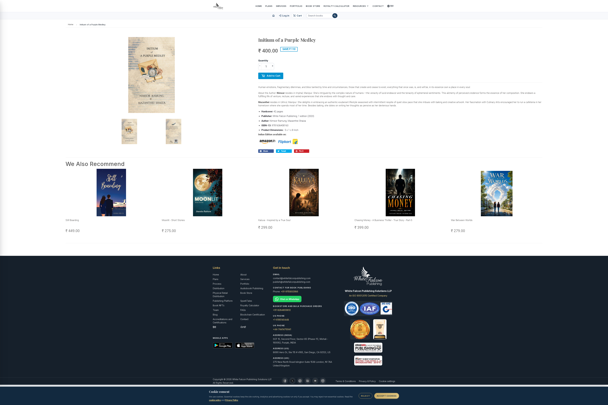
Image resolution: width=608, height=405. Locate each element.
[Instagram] (300, 381)
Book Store (313, 6)
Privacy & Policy (367, 381)
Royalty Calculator (336, 6)
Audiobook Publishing (251, 288)
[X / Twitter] (292, 381)
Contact (378, 6)
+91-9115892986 (289, 291)
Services (281, 6)
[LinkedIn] (307, 381)
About (243, 274)
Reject (365, 396)
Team (216, 310)
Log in (284, 15)
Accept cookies (386, 396)
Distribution (218, 288)
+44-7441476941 (282, 329)
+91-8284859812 (282, 310)
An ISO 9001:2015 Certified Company (368, 295)
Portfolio (296, 6)
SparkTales (246, 300)
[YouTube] (315, 381)
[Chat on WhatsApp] (304, 299)
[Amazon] (323, 381)
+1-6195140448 (281, 319)
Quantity (263, 60)
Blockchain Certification (252, 314)
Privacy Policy (231, 400)
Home (259, 6)
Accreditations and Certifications (222, 321)
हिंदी (390, 6)
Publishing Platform (223, 300)
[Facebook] (285, 381)
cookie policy (215, 400)
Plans (268, 6)
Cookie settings (387, 381)
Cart (297, 15)
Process (217, 283)
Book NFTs (218, 305)
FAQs (243, 310)
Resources (361, 6)
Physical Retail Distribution (220, 295)
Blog (215, 314)
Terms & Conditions (346, 381)
